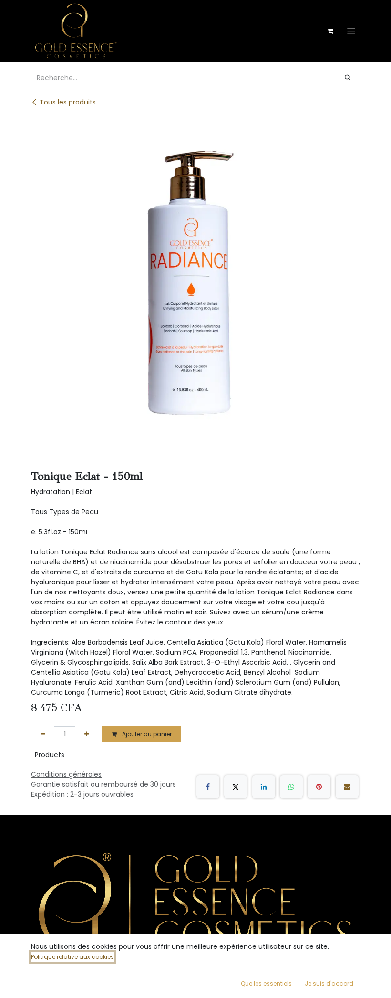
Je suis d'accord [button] (329, 983)
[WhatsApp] (291, 786)
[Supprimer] (42, 734)
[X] (235, 786)
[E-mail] (347, 786)
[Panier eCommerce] (330, 31)
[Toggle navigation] (351, 31)
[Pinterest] (319, 786)
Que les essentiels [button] (266, 983)
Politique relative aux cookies (72, 957)
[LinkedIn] (263, 786)
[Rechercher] (347, 78)
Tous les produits (68, 102)
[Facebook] (207, 786)
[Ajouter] (86, 734)
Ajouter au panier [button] (146, 734)
